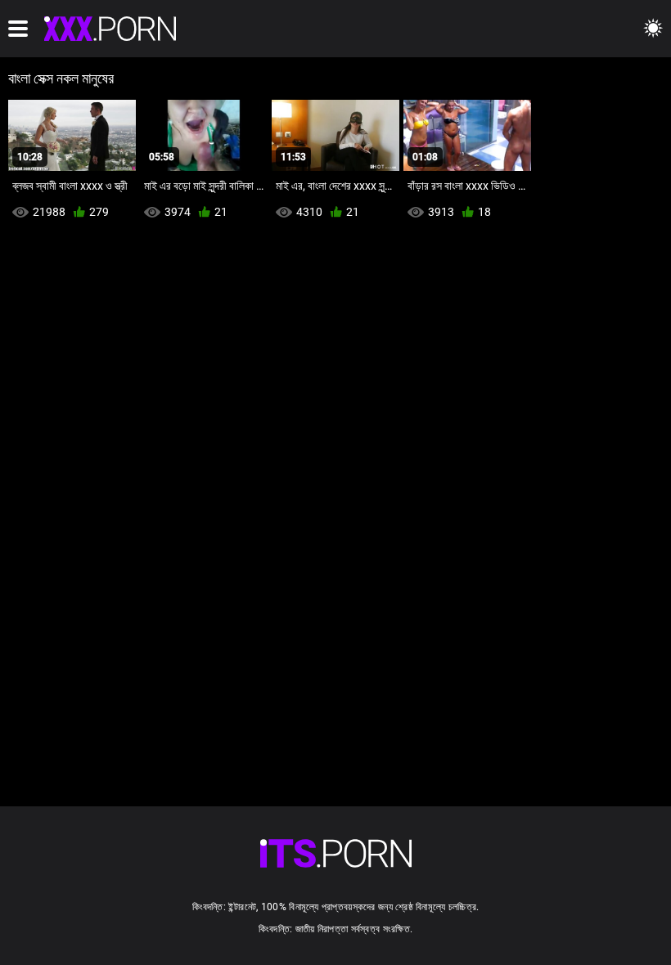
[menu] (18, 28)
